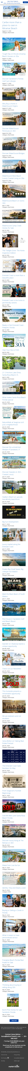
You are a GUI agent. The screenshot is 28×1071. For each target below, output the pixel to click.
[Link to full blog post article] (14, 12)
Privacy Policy (17, 1054)
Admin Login (17, 1061)
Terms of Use (4, 1054)
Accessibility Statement (19, 1058)
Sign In (25, 2)
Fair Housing (4, 1058)
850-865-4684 (19, 1028)
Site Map (3, 1061)
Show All (14, 1020)
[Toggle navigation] (2, 2)
